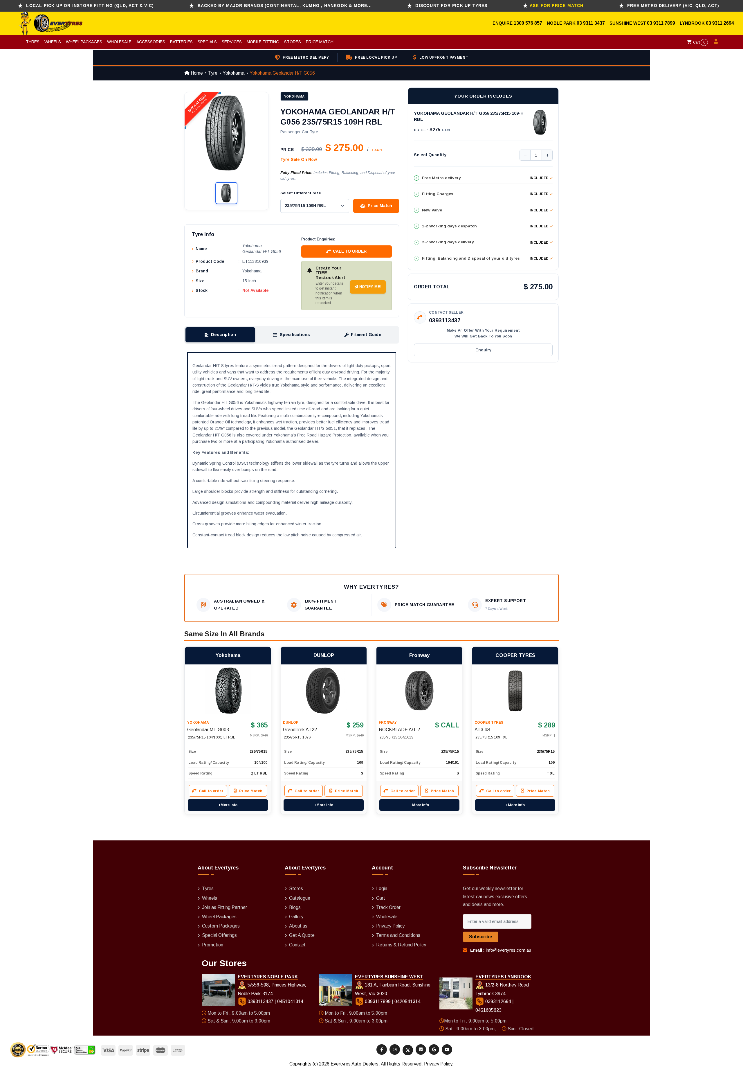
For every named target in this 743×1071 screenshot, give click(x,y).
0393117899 (378, 1001)
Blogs (295, 907)
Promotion (212, 944)
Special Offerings (219, 935)
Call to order (350, 251)
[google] (434, 1049)
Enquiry (483, 350)
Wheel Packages (84, 41)
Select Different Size (300, 193)
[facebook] (381, 1049)
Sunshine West (628, 23)
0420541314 (407, 1001)
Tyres (32, 41)
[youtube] (447, 1049)
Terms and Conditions (398, 935)
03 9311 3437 (591, 23)
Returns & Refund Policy (401, 944)
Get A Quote (302, 935)
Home (196, 73)
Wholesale (119, 41)
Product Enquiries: (318, 239)
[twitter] (408, 1050)
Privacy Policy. (439, 1063)
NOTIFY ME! (369, 287)
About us (298, 925)
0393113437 (445, 320)
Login (381, 888)
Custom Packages (221, 925)
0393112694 (498, 1001)
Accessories (150, 41)
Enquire (503, 23)
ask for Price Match (557, 5)
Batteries (181, 41)
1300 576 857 (528, 23)
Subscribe (480, 936)
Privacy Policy (390, 925)
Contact (297, 944)
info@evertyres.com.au (508, 950)
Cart (698, 42)
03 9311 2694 (720, 23)
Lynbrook (693, 23)
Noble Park (562, 23)
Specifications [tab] (295, 334)
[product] (228, 690)
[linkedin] (421, 1049)
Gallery (296, 916)
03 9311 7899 (661, 23)
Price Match (319, 41)
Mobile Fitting (263, 41)
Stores (292, 41)
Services (232, 41)
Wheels (52, 41)
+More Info (227, 805)
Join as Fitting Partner (224, 907)
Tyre (212, 73)
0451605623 (488, 1010)
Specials (207, 41)
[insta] (394, 1049)
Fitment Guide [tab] (366, 334)
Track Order (388, 907)
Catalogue (299, 898)
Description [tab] (223, 334)
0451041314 (290, 1001)
